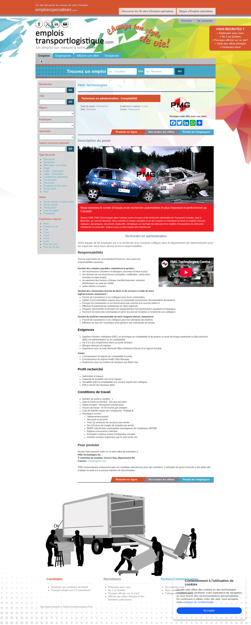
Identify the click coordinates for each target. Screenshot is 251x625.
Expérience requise (50, 219)
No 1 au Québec (116, 590)
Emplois (44, 55)
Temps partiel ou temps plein (58, 201)
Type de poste (47, 154)
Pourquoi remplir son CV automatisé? (71, 590)
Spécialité (44, 131)
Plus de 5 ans (50, 244)
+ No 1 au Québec (230, 36)
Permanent (49, 159)
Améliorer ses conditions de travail (69, 587)
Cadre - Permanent (53, 171)
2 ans (46, 232)
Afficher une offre (88, 55)
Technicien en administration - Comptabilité (109, 98)
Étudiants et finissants (55, 186)
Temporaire (49, 162)
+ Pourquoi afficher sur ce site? (230, 40)
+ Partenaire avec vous (230, 33)
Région (43, 107)
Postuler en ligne (126, 131)
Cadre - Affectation (53, 174)
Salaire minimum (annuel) (54, 143)
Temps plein (49, 188)
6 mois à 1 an (50, 226)
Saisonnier (49, 183)
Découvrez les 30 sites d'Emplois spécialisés (147, 11)
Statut (42, 197)
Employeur (45, 119)
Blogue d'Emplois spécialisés (196, 11)
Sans (46, 223)
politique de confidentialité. (198, 602)
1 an (45, 229)
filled (45, 191)
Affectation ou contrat (54, 165)
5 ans (46, 241)
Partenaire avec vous (119, 587)
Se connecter (205, 20)
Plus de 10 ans (51, 247)
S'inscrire (186, 20)
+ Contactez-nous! (230, 47)
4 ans (46, 238)
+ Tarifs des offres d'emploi (230, 43)
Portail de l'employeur (196, 131)
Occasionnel (50, 180)
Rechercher (45, 84)
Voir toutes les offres (161, 131)
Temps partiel (50, 204)
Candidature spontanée (55, 177)
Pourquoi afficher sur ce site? (123, 593)
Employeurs (63, 55)
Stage (46, 168)
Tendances (111, 55)
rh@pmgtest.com (97, 461)
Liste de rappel (51, 210)
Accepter (209, 610)
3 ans (46, 235)
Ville (140, 71)
